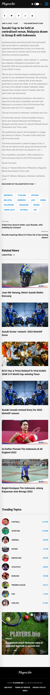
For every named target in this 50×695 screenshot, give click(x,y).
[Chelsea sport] (5, 603)
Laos (33, 200)
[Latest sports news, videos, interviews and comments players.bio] (8, 4)
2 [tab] (11, 650)
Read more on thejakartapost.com (18, 184)
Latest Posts (7, 255)
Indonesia (8, 195)
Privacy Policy (39, 687)
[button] (4, 15)
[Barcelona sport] (5, 558)
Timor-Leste (9, 210)
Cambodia (21, 200)
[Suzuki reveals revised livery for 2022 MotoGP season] (25, 393)
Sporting (16, 531)
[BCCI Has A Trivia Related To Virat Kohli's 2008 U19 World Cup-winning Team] (25, 354)
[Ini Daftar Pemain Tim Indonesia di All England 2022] (25, 432)
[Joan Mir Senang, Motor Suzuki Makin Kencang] (25, 275)
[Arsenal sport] (5, 540)
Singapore (24, 205)
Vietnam (34, 195)
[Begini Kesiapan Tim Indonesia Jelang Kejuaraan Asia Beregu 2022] (25, 471)
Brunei (37, 205)
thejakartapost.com (33, 23)
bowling (15, 576)
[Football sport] (5, 522)
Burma (43, 200)
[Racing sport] (5, 549)
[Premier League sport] (5, 585)
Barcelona (16, 558)
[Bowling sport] (5, 576)
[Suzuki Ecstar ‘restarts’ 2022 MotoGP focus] (25, 315)
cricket (8, 639)
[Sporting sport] (5, 531)
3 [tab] (15, 650)
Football (24, 210)
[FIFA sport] (5, 594)
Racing (15, 549)
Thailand (22, 195)
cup (35, 210)
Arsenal (15, 540)
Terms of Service (22, 687)
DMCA (25, 691)
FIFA (13, 594)
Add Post (8, 687)
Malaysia (8, 200)
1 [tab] (6, 650)
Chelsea (15, 603)
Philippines (9, 205)
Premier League (18, 585)
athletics (16, 567)
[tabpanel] (25, 633)
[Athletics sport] (5, 567)
